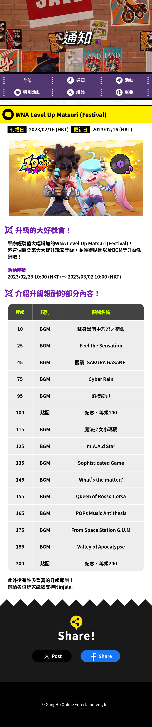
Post (57, 656)
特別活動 (32, 92)
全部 (27, 80)
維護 (80, 92)
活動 (129, 80)
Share (105, 656)
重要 (129, 92)
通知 (80, 80)
